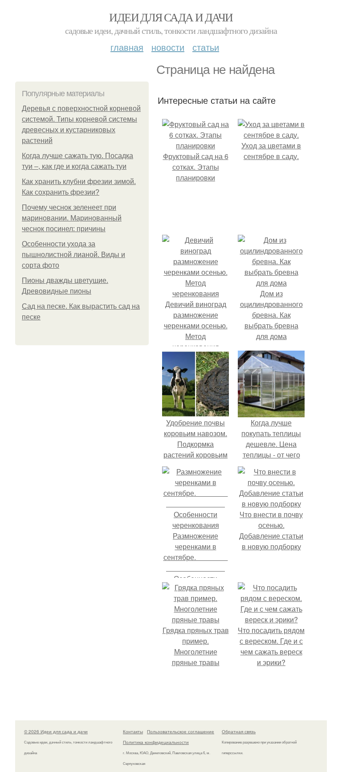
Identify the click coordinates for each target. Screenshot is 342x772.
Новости (167, 47)
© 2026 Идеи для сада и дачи (56, 731)
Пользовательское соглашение (180, 731)
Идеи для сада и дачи (170, 17)
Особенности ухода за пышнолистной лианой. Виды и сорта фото (73, 254)
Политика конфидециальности (156, 742)
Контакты (133, 731)
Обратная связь (239, 731)
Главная (126, 47)
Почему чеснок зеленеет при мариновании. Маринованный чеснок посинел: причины (72, 218)
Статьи (205, 47)
